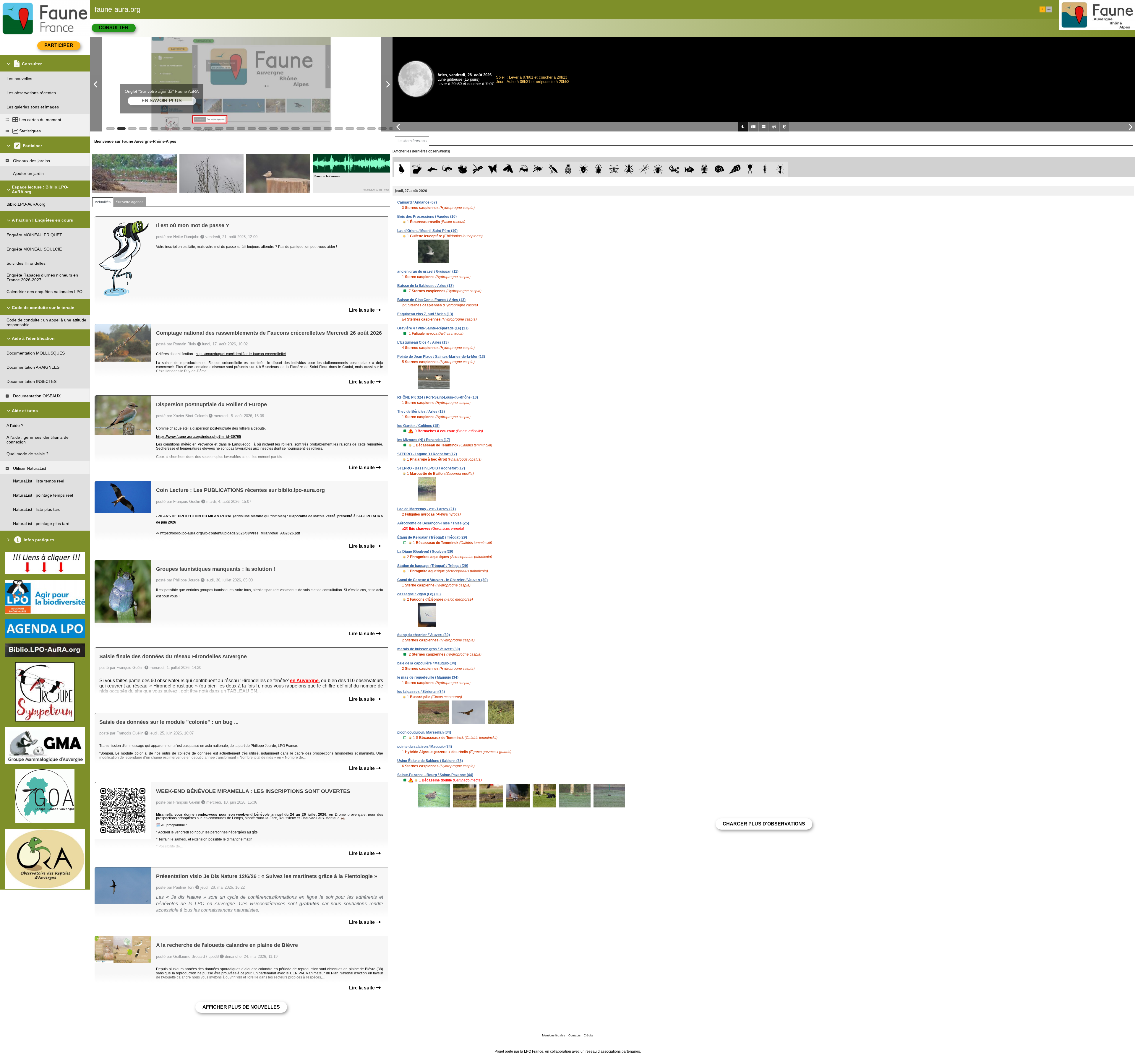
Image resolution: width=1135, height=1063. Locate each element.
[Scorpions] (674, 169)
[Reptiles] (447, 169)
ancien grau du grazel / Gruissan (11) (427, 271)
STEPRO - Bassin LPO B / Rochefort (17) (431, 468)
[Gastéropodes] (719, 169)
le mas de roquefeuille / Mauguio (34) (427, 677)
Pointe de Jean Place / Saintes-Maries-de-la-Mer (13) (441, 357)
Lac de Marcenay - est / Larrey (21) (426, 509)
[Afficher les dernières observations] (421, 151)
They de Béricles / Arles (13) (421, 411)
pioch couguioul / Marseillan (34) (424, 732)
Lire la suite (362, 310)
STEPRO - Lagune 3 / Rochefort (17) (427, 454)
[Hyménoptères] (538, 169)
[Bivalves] (734, 169)
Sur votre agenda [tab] (130, 202)
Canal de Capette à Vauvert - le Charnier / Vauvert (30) (442, 580)
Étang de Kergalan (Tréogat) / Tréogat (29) (432, 537)
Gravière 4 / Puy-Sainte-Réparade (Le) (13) (432, 328)
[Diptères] (628, 169)
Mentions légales (553, 1035)
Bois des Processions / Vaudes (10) (427, 216)
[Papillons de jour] (492, 169)
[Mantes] (553, 169)
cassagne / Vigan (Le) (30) (419, 594)
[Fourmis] (780, 169)
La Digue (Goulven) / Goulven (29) (425, 552)
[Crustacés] (704, 169)
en (1049, 9)
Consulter (114, 27)
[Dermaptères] (765, 169)
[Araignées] (659, 169)
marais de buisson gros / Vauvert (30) (428, 649)
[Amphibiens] (462, 169)
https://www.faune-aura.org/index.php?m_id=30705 (198, 437)
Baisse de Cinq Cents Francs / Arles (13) (431, 300)
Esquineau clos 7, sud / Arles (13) (425, 314)
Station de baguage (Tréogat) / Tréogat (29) (432, 566)
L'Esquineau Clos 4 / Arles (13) (423, 342)
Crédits (588, 1035)
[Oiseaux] (401, 169)
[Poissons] (689, 169)
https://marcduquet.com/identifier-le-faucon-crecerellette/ (241, 354)
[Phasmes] (643, 169)
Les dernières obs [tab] (412, 141)
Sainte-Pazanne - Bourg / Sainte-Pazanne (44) (435, 775)
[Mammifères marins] (432, 169)
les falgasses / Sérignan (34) (421, 692)
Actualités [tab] (103, 202)
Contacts (574, 1035)
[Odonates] (477, 169)
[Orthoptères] (523, 169)
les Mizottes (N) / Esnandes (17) (423, 440)
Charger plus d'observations (764, 823)
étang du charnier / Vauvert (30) (423, 635)
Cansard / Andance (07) (417, 202)
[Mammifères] (417, 169)
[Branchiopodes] (750, 169)
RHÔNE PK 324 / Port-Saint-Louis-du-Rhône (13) (437, 397)
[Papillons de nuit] (507, 169)
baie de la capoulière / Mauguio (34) (426, 663)
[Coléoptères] (598, 169)
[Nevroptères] (613, 169)
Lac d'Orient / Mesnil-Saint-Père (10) (427, 231)
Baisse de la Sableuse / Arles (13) (425, 286)
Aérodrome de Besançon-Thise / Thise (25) (433, 523)
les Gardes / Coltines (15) (418, 426)
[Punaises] (583, 169)
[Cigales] (568, 169)
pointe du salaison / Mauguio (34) (424, 747)
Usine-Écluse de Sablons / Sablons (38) (430, 761)
